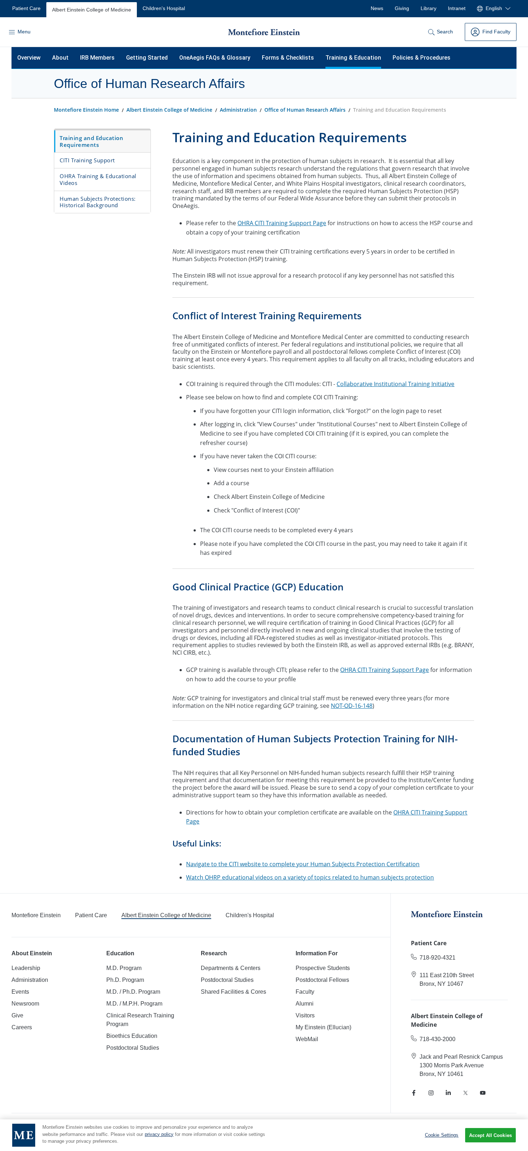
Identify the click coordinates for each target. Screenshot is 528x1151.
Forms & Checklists (288, 57)
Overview (29, 57)
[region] (264, 1135)
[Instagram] (431, 1093)
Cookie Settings (442, 1135)
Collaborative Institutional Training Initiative (395, 384)
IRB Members (97, 57)
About (60, 57)
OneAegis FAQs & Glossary (214, 57)
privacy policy (159, 1134)
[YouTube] (483, 1093)
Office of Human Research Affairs (305, 109)
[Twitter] (465, 1093)
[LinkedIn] (448, 1093)
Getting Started (147, 57)
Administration (238, 109)
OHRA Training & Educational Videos (98, 179)
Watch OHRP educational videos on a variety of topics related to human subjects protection (310, 877)
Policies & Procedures (421, 57)
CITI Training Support (87, 160)
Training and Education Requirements (91, 141)
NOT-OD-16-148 (351, 706)
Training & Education (353, 57)
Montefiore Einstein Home (86, 109)
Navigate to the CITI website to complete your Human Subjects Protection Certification (303, 864)
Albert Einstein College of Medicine (169, 109)
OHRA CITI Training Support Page (281, 223)
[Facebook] (414, 1093)
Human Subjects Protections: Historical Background (98, 202)
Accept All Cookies (490, 1135)
